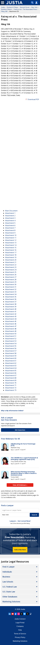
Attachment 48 (10, 329)
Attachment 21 (10, 262)
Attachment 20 (10, 260)
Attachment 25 (10, 272)
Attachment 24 (10, 270)
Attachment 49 (10, 331)
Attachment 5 (10, 223)
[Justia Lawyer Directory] (30, 614)
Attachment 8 (10, 230)
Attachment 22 (10, 265)
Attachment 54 (10, 343)
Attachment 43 (10, 316)
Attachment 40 (10, 309)
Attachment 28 (10, 279)
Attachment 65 (10, 370)
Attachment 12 (10, 240)
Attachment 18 (10, 255)
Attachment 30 (10, 284)
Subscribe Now (20, 550)
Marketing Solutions (11, 601)
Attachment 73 (10, 390)
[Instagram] (18, 614)
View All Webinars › (20, 485)
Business (6, 576)
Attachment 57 (10, 351)
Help (20, 630)
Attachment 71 (10, 385)
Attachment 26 (10, 275)
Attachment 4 (10, 220)
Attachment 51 (10, 336)
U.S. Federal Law (9, 586)
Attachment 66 (10, 373)
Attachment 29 (10, 282)
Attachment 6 (10, 225)
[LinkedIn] (9, 614)
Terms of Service (20, 634)
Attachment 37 (10, 302)
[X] (27, 614)
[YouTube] (12, 614)
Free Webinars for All (10, 439)
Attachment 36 (10, 299)
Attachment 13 (10, 243)
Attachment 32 (10, 289)
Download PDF (33, 99)
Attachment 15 (10, 247)
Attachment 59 (10, 356)
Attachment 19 (10, 257)
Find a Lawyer (7, 505)
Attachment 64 (10, 368)
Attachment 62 (10, 363)
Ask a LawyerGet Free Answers (9, 418)
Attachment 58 (10, 353)
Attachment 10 (10, 235)
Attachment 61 (10, 361)
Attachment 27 (10, 277)
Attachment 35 (10, 297)
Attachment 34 (10, 294)
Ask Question (20, 430)
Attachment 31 (10, 287)
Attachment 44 (10, 319)
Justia (23, 609)
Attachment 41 (10, 311)
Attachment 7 (10, 228)
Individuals (7, 571)
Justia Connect (20, 619)
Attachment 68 (10, 378)
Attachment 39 (10, 306)
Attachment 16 (10, 250)
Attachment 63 (10, 366)
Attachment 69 (10, 380)
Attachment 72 (10, 388)
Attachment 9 (10, 233)
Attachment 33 (10, 292)
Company (20, 626)
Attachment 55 (10, 346)
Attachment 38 (10, 304)
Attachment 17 (10, 252)
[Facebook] (15, 614)
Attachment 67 (10, 375)
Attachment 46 (10, 324)
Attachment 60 (10, 358)
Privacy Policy (20, 637)
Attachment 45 (10, 321)
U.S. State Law (8, 591)
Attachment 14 (10, 245)
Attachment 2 (10, 215)
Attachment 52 (10, 338)
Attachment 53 (10, 341)
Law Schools (7, 581)
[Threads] (21, 614)
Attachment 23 (10, 267)
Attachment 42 (10, 314)
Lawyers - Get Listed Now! (20, 521)
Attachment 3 (10, 218)
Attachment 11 (10, 238)
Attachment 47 (10, 326)
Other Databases (9, 596)
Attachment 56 (10, 348)
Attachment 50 (10, 334)
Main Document (11, 211)
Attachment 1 (10, 213)
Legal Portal (20, 622)
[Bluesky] (24, 614)
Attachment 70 (10, 383)
